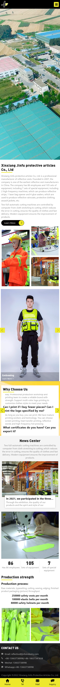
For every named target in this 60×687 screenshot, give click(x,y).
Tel (22, 684)
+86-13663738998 (14, 658)
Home (7, 684)
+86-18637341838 (33, 658)
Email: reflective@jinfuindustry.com (22, 653)
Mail (37, 684)
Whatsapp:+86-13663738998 (19, 666)
